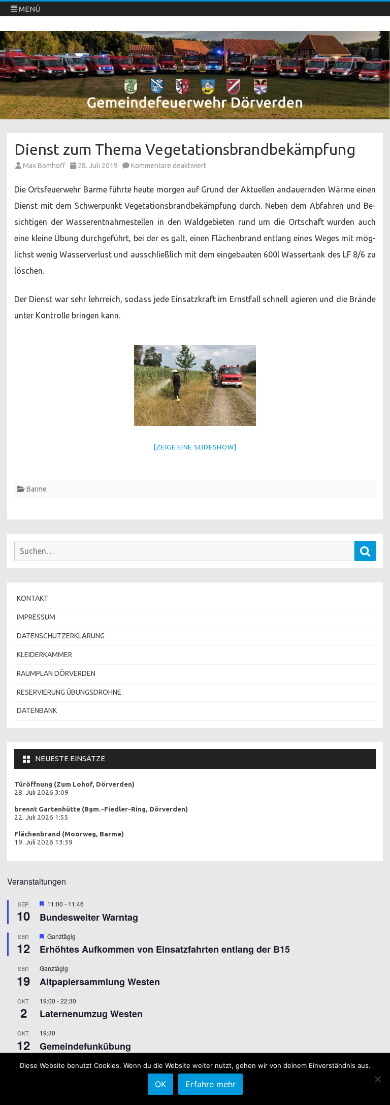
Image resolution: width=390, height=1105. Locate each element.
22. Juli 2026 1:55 (41, 817)
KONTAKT (32, 598)
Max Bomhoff (44, 165)
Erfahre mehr (210, 1084)
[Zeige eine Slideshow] (195, 446)
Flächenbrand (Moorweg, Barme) (69, 834)
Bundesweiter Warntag (89, 917)
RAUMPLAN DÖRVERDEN (56, 673)
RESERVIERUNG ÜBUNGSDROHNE (69, 692)
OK (160, 1084)
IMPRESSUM (36, 617)
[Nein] (377, 1079)
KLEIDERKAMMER (44, 655)
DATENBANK (37, 710)
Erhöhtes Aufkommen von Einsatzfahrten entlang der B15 (165, 949)
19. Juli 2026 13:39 (43, 842)
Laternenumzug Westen (91, 1013)
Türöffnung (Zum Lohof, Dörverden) (74, 784)
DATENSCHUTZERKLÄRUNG (61, 636)
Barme (36, 489)
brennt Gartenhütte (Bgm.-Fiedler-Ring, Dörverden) (101, 809)
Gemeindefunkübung (85, 1046)
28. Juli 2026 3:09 (41, 792)
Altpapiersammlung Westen (100, 981)
